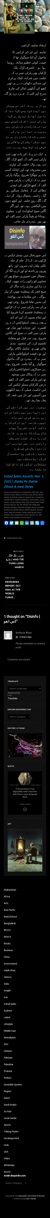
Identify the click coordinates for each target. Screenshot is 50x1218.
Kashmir (8, 1010)
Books (7, 943)
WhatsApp (9, 1165)
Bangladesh (10, 923)
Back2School (10, 916)
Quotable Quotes (13, 1084)
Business (8, 950)
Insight (7, 990)
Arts (6, 903)
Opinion (8, 1051)
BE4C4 (7, 936)
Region (7, 1091)
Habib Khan (10, 970)
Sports (7, 1124)
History (7, 977)
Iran (6, 997)
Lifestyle (8, 1024)
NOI (6, 1044)
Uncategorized (11, 1138)
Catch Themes (31, 1199)
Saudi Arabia (10, 1104)
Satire (7, 1098)
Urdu (20, 538)
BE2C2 (7, 930)
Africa (7, 896)
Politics (7, 1077)
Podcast (8, 1071)
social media (10, 1118)
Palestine (8, 1064)
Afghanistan (10, 889)
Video (7, 1158)
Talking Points (11, 1131)
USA (6, 1151)
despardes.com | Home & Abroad (31, 1196)
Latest (7, 1017)
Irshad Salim (12, 538)
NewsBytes (10, 1037)
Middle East (10, 1030)
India (6, 983)
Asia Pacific (9, 910)
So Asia (7, 1111)
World (7, 1171)
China (6, 957)
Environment (10, 963)
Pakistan (8, 1057)
